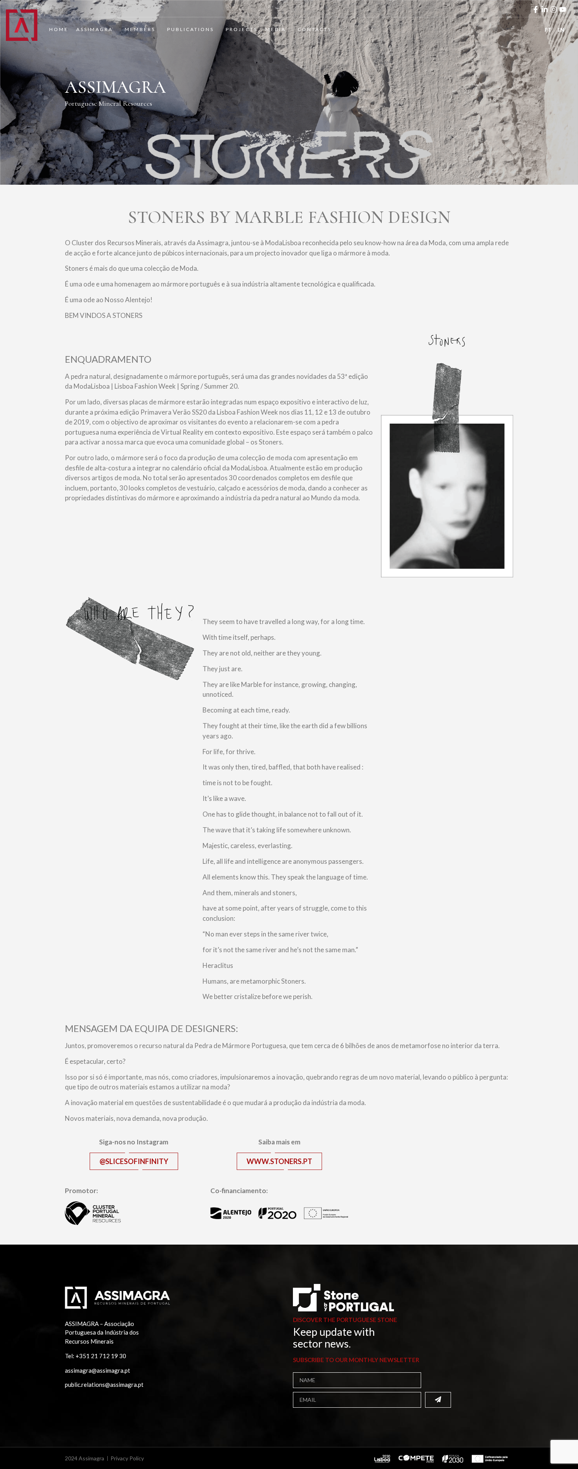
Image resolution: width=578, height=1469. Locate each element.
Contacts (314, 29)
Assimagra (94, 29)
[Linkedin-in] (544, 9)
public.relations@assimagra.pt (104, 1384)
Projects (242, 29)
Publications (190, 29)
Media (275, 29)
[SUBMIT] (438, 1400)
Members (140, 29)
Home (58, 29)
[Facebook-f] (535, 9)
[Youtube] (562, 9)
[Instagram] (553, 9)
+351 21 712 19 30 (100, 1355)
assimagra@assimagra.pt (97, 1370)
